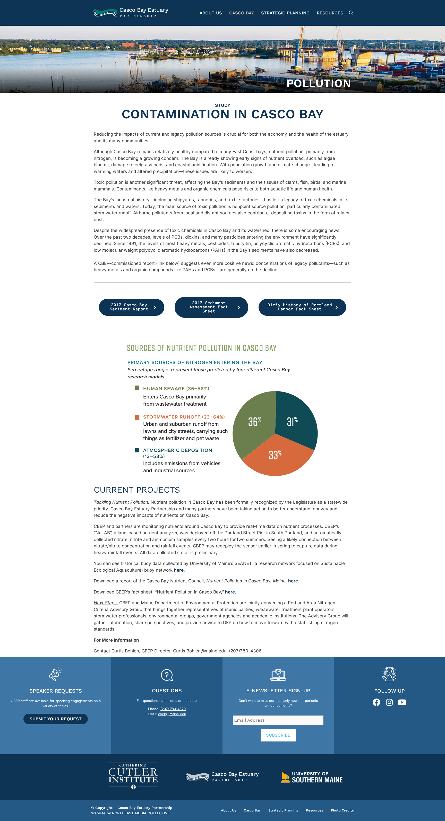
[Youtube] (402, 702)
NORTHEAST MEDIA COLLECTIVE (141, 813)
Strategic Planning (285, 12)
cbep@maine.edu (172, 714)
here (230, 592)
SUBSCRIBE (278, 735)
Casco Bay (241, 12)
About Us (211, 12)
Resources (330, 12)
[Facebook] (376, 702)
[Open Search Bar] (350, 13)
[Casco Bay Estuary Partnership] (131, 13)
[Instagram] (389, 702)
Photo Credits (342, 810)
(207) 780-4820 (173, 709)
